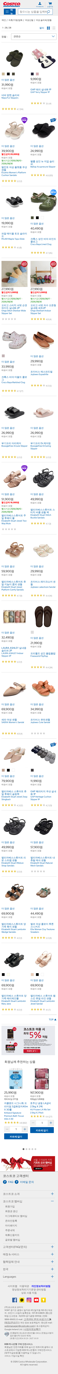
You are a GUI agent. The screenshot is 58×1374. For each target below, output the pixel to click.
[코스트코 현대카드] (28, 1053)
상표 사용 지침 (29, 1292)
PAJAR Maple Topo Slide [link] (13, 239)
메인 (4, 20)
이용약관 (24, 1286)
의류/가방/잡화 (15, 20)
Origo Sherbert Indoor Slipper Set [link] (40, 312)
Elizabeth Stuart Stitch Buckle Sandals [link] (40, 516)
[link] (14, 70)
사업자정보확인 (32, 1329)
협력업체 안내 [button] (11, 1261)
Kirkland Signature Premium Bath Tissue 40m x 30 (14, 1115)
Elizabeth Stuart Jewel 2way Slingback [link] (14, 798)
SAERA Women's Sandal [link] (12, 722)
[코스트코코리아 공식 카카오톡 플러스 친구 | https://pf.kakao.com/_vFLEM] (22, 1300)
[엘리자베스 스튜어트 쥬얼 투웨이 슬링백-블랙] (8, 770)
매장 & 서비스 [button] (11, 1254)
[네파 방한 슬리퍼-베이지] (3, 74)
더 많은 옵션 (8, 79)
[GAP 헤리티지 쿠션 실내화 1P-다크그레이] (32, 770)
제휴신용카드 (12, 1235)
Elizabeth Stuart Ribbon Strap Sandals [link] (12, 864)
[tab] (29, 1193)
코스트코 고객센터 (16, 1176)
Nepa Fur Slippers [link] (9, 97)
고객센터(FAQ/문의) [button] (15, 1247)
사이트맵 (12, 1286)
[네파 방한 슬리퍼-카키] (13, 74)
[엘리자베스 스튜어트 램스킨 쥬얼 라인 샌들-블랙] (37, 975)
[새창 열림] (7, 1334)
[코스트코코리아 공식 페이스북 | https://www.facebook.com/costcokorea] (15, 1300)
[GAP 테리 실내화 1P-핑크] (37, 74)
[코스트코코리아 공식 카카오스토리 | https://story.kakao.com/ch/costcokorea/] (43, 1300)
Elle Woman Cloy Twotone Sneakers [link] (42, 930)
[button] (49, 11)
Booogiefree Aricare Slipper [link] (14, 446)
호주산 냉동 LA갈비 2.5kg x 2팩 (40, 1105)
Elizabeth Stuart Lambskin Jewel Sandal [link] (42, 1002)
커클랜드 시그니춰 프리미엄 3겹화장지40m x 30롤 (16, 1106)
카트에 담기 (16, 1136)
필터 (41, 27)
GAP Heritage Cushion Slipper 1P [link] (40, 798)
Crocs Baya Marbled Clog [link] (13, 382)
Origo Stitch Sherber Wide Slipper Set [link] (13, 312)
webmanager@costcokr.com (19, 1325)
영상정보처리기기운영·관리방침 (29, 1289)
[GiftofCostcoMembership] (28, 1169)
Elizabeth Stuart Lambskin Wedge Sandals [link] (13, 930)
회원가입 (10, 1206)
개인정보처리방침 (40, 1286)
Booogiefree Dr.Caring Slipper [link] (40, 447)
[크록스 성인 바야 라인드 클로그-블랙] (37, 218)
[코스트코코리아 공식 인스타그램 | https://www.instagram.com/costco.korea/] (29, 1300)
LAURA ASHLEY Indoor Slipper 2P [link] (12, 654)
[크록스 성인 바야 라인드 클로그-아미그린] (32, 218)
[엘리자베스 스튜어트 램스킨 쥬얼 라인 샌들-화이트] (42, 975)
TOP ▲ (53, 1019)
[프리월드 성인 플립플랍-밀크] (32, 632)
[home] (12, 4)
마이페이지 (11, 1225)
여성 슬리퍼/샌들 (44, 20)
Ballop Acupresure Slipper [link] (42, 166)
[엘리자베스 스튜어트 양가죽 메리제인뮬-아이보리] (8, 975)
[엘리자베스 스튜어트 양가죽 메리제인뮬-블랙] (3, 975)
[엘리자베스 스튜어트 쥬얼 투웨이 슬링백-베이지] (3, 770)
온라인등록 (11, 1220)
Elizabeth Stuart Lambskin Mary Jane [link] (13, 1002)
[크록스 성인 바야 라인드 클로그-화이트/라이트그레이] (42, 218)
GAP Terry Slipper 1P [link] (40, 92)
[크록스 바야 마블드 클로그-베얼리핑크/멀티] (3, 356)
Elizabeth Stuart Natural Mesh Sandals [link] (41, 864)
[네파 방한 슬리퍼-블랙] (8, 74)
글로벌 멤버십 (12, 1239)
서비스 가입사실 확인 (14, 1356)
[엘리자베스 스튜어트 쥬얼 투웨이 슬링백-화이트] (13, 770)
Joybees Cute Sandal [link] (40, 722)
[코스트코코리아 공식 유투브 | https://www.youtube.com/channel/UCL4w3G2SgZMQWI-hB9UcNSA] (36, 1300)
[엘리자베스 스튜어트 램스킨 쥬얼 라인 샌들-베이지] (32, 975)
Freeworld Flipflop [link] (39, 656)
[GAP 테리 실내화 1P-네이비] (32, 74)
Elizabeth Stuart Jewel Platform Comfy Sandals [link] (12, 588)
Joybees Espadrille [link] (39, 374)
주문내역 (10, 1230)
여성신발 (29, 20)
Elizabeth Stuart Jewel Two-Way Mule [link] (14, 522)
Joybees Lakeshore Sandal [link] (42, 587)
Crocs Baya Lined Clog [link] (40, 244)
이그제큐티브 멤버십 (16, 1215)
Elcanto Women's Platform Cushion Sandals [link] (13, 174)
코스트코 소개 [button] (11, 1194)
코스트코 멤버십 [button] (12, 1201)
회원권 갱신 (11, 1211)
